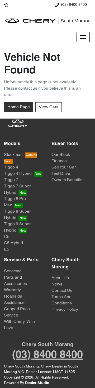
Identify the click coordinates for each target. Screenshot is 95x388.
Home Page (18, 107)
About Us (60, 278)
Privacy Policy (64, 310)
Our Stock (60, 155)
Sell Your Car (63, 167)
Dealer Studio (37, 383)
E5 (6, 249)
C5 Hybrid (13, 243)
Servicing (13, 271)
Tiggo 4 (11, 167)
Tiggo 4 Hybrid (18, 174)
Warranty (12, 290)
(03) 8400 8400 (74, 5)
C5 (7, 237)
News (56, 284)
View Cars (48, 107)
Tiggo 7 (11, 180)
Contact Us (61, 291)
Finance (59, 161)
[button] (83, 37)
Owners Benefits (66, 180)
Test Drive (60, 174)
